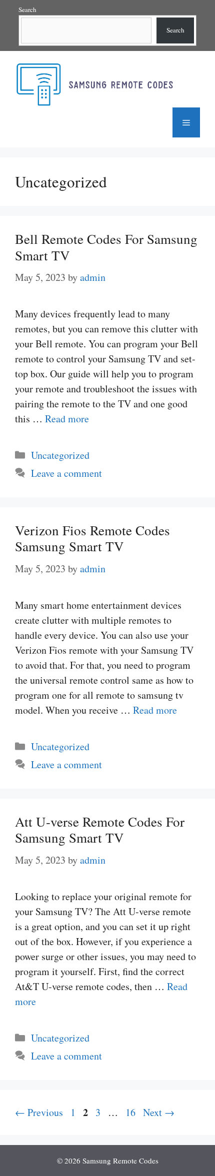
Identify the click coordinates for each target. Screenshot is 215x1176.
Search (27, 9)
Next (158, 1112)
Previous (39, 1112)
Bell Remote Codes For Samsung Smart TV (106, 247)
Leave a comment (66, 473)
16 (131, 1112)
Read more (67, 418)
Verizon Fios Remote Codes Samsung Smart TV (92, 538)
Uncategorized (60, 455)
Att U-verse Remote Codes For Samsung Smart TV (99, 830)
